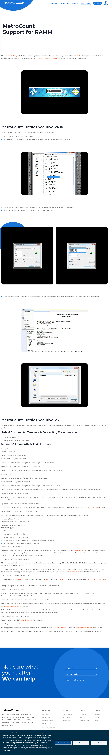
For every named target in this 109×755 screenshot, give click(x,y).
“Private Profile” (78, 550)
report (47, 579)
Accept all (98, 742)
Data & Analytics (66, 720)
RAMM (79, 56)
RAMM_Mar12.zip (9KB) (11, 437)
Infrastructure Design (48, 724)
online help (60, 579)
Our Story (82, 717)
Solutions (54, 3)
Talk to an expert (72, 668)
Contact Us (83, 714)
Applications (65, 3)
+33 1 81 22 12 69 (12, 720)
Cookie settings (63, 742)
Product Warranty (84, 720)
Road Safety (45, 714)
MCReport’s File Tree (59, 628)
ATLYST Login (85, 3)
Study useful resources (74, 680)
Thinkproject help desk (26, 620)
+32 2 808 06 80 (27, 720)
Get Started (98, 714)
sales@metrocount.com (90, 507)
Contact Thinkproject (72, 572)
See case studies (72, 674)
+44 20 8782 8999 (27, 714)
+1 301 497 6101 (12, 717)
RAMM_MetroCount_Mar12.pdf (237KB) (16, 440)
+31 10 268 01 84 (29, 717)
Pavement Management (49, 720)
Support (75, 3)
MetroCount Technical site (12, 606)
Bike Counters (66, 717)
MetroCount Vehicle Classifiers (48, 58)
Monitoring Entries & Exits (49, 727)
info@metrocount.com (8, 725)
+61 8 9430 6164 (9, 714)
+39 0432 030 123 (29, 722)
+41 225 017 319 (14, 722)
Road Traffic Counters (68, 714)
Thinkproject (14, 56)
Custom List (21, 579)
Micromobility (46, 717)
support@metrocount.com (95, 579)
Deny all (81, 742)
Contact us (97, 3)
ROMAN (97, 720)
